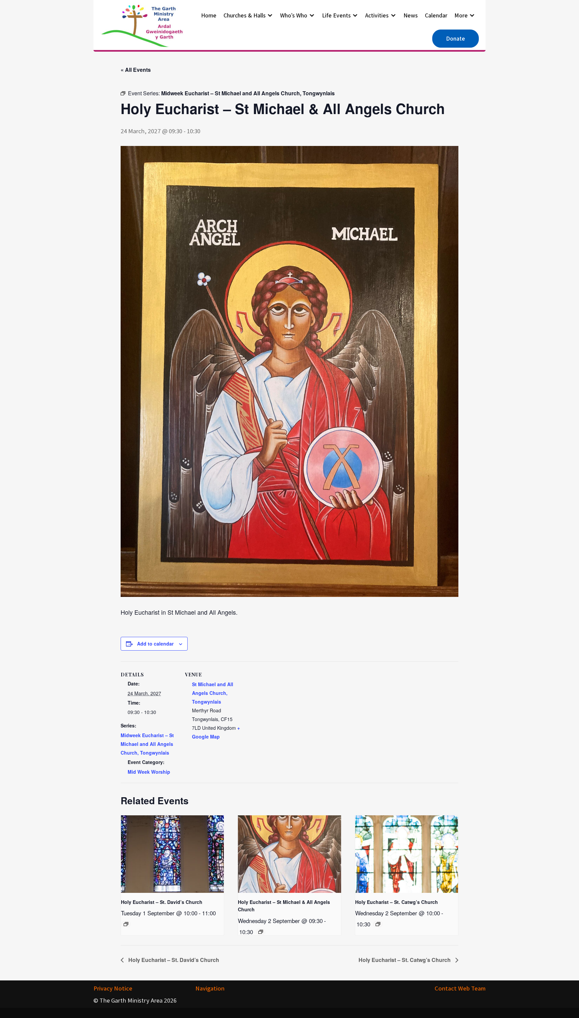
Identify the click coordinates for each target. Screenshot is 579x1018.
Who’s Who (293, 15)
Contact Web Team (460, 988)
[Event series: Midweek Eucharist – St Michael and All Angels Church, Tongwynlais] (260, 932)
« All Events (136, 69)
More (461, 15)
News (410, 15)
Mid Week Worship (149, 771)
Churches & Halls (244, 15)
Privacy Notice (112, 988)
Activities (377, 15)
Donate (455, 38)
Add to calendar (155, 643)
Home (208, 15)
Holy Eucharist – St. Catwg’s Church (396, 902)
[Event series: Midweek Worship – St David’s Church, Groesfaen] (126, 924)
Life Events (336, 15)
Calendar (436, 15)
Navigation (209, 988)
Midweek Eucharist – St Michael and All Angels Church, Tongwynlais (147, 744)
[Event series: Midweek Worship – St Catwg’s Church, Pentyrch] (378, 924)
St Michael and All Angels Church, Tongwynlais (212, 693)
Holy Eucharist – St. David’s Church (161, 902)
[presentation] (172, 854)
